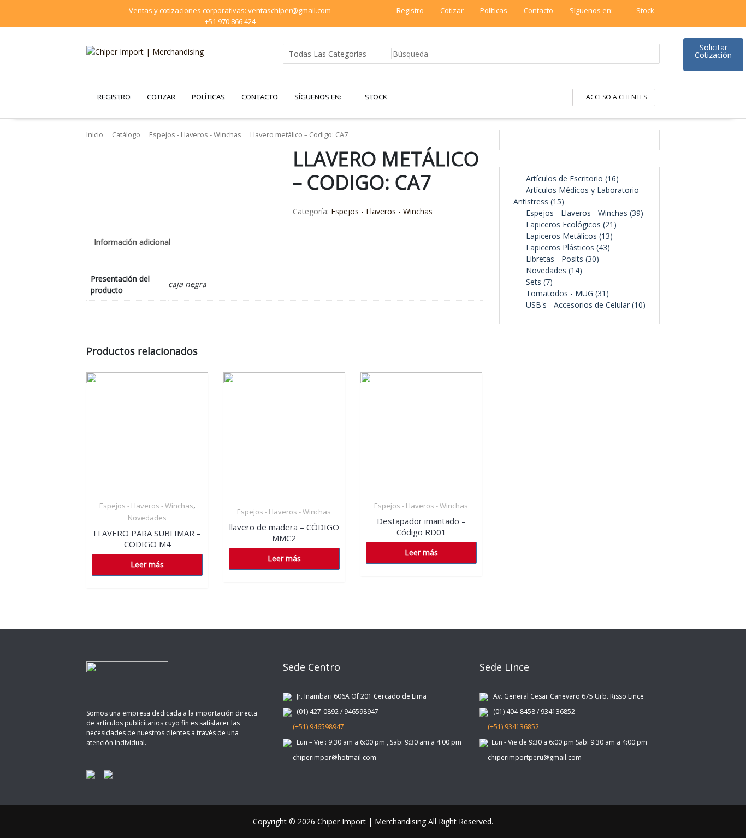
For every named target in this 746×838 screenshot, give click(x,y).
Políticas (493, 10)
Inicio (94, 134)
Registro (410, 10)
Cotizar (452, 10)
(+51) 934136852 (512, 726)
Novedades (147, 518)
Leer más (147, 564)
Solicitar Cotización (713, 51)
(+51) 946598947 (316, 726)
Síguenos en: (592, 10)
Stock (645, 10)
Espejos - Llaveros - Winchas (195, 134)
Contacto (538, 10)
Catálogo (126, 134)
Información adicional (132, 242)
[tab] (132, 241)
